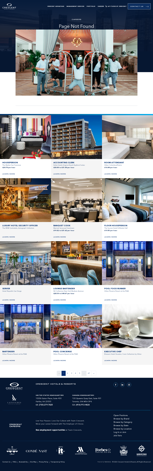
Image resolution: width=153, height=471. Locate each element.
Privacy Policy (43, 462)
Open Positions (121, 416)
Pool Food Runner (115, 289)
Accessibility (23, 462)
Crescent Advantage (55, 6)
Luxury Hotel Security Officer (20, 226)
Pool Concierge (62, 352)
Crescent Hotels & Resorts (56, 384)
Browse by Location (123, 429)
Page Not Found (76, 26)
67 (89, 373)
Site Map (33, 462)
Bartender (8, 352)
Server (6, 289)
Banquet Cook (61, 226)
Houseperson (10, 163)
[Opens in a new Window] (14, 399)
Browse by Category (123, 422)
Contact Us (136, 6)
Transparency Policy (58, 462)
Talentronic (108, 461)
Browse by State (121, 426)
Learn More (8, 174)
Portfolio (91, 6)
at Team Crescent (60, 425)
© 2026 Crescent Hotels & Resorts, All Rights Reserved (131, 462)
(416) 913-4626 (83, 405)
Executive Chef (113, 352)
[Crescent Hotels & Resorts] (9, 6)
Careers (101, 6)
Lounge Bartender (64, 289)
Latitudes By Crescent (117, 6)
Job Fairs (118, 436)
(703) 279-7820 (46, 405)
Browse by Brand (121, 419)
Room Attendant (114, 163)
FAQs (14, 462)
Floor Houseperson (115, 226)
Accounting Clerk (63, 163)
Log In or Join (120, 432)
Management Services (75, 6)
